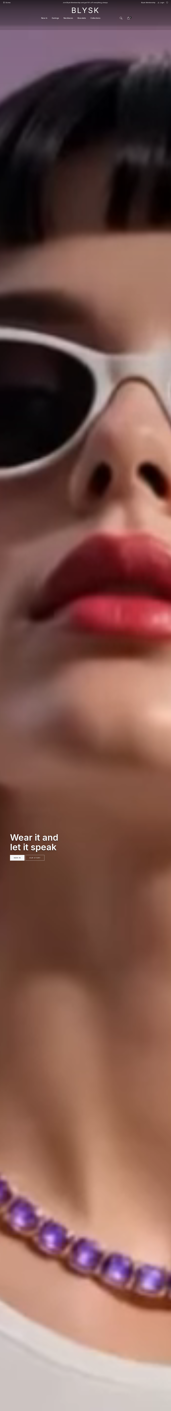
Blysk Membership (148, 2)
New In (44, 18)
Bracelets (81, 18)
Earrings (55, 18)
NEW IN (17, 858)
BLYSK (85, 10)
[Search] (121, 18)
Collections (95, 18)
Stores (8, 2)
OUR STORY (35, 858)
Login (162, 2)
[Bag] (128, 18)
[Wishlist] (167, 2)
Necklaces (68, 18)
